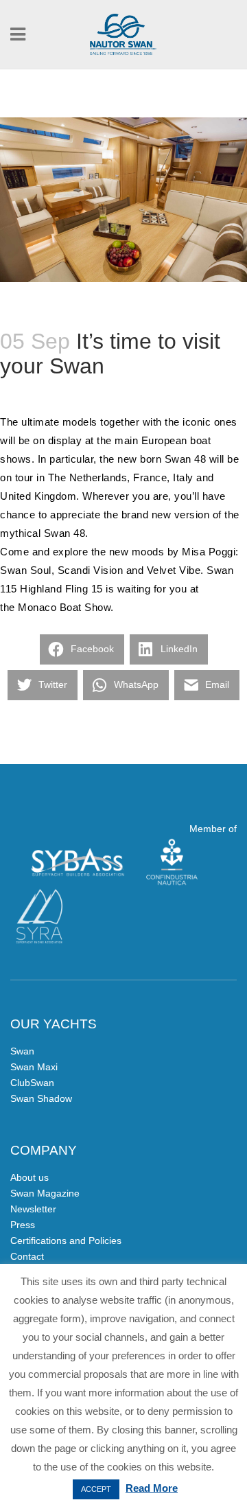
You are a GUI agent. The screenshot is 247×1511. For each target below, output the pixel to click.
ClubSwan (32, 1082)
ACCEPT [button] (96, 1489)
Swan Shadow (41, 1098)
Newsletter (33, 1208)
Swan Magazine (45, 1193)
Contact (27, 1256)
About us (29, 1177)
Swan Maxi (34, 1066)
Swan (22, 1051)
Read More (152, 1488)
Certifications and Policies (65, 1240)
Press (22, 1224)
